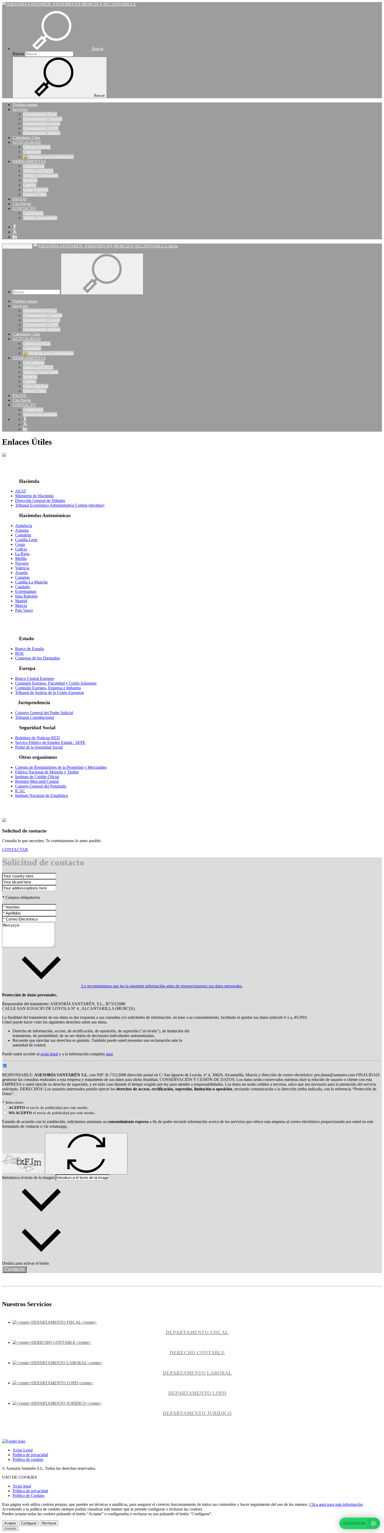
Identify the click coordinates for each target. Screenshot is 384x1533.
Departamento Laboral (41, 123)
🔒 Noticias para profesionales (48, 156)
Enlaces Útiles (34, 194)
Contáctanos (33, 213)
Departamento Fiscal (40, 114)
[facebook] (15, 227)
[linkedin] (15, 237)
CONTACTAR (15, 849)
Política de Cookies (28, 1495)
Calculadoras (33, 166)
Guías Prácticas (35, 189)
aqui (109, 1054)
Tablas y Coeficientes (40, 175)
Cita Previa (22, 203)
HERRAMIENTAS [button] (29, 161)
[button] (58, 49)
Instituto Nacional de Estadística (41, 795)
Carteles (29, 185)
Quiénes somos (25, 104)
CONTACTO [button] (24, 208)
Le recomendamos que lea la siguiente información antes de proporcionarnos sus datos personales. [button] (161, 986)
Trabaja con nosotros (40, 218)
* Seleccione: (13, 1102)
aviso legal (49, 1054)
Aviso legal (22, 1486)
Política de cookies (28, 1459)
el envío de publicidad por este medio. (49, 1108)
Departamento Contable (42, 119)
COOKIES (10, 1528)
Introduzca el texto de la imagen (28, 1177)
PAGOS (19, 199)
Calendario (32, 151)
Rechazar (49, 1523)
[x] (15, 232)
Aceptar (10, 1523)
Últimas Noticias (36, 147)
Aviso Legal (23, 1450)
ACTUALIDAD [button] (27, 142)
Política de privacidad (30, 1455)
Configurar (29, 1523)
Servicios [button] (20, 109)
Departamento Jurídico (41, 133)
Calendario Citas (26, 137)
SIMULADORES (38, 171)
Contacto (14, 1269)
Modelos (30, 180)
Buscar (18, 53)
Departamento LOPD (41, 128)
